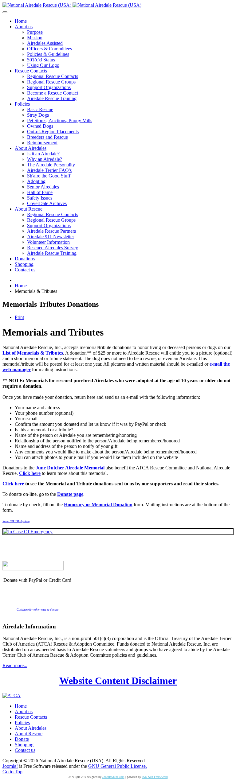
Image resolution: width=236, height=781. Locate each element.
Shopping (24, 744)
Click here (30, 473)
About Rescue (28, 733)
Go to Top (12, 771)
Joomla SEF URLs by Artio (16, 521)
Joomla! (10, 766)
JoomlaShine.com (113, 777)
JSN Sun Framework (155, 777)
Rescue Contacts (31, 717)
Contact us (25, 750)
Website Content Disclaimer (118, 680)
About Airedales (30, 728)
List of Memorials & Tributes (32, 353)
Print (19, 317)
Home (21, 706)
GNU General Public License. (117, 766)
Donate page (70, 494)
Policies (22, 722)
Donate (22, 739)
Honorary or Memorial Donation (98, 504)
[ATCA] (11, 695)
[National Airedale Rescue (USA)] (71, 5)
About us (24, 711)
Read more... (14, 665)
